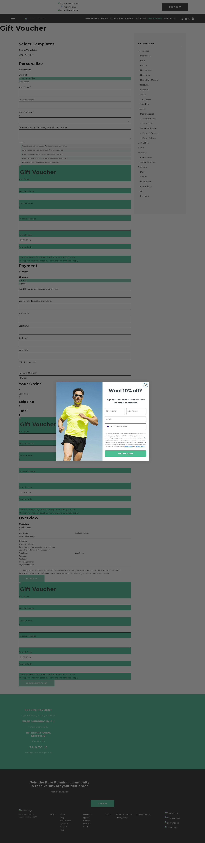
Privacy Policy (129, 446)
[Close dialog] (146, 385)
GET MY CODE (125, 453)
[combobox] (108, 426)
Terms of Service (139, 446)
